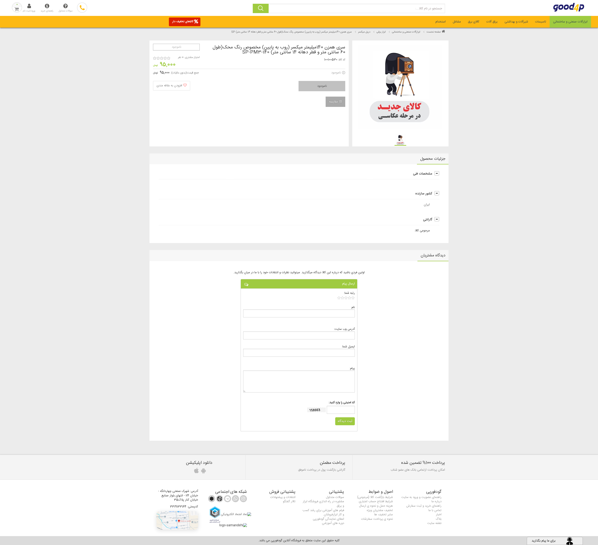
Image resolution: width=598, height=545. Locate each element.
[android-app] (203, 472)
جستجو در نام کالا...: (428, 8)
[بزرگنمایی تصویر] (400, 87)
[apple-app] (196, 472)
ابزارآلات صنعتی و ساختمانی (570, 21)
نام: (353, 307)
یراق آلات (492, 21)
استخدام (440, 21)
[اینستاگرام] (243, 499)
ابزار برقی (381, 32)
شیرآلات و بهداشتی (516, 21)
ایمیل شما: (348, 346)
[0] (346, 297)
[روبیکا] (211, 499)
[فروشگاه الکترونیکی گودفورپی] (548, 7)
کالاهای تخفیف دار (182, 21)
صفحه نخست (434, 32)
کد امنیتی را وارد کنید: (342, 402)
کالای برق (473, 21)
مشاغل (457, 21)
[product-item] (400, 140)
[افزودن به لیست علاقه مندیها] (171, 86)
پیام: (352, 368)
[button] (177, 520)
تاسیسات (540, 21)
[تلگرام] (227, 499)
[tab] (570, 22)
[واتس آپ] (235, 499)
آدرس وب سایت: (344, 329)
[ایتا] (219, 499)
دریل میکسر (364, 32)
